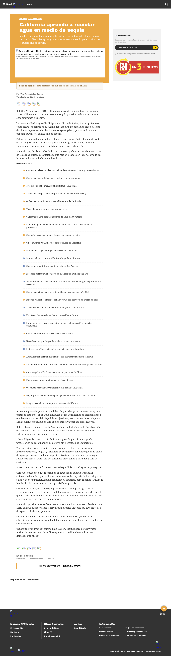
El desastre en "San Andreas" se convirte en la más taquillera (55, 349)
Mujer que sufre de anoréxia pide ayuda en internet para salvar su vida (60, 395)
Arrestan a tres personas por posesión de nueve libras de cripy (56, 193)
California (20, 559)
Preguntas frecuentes (109, 635)
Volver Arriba (162, 613)
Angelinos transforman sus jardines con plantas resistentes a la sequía (59, 356)
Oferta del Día (51, 628)
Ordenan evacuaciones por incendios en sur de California (53, 201)
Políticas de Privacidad (135, 635)
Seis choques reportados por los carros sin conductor (51, 250)
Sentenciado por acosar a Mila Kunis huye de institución (53, 258)
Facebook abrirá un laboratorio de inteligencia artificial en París (57, 273)
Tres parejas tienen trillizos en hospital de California (51, 185)
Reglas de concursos (134, 628)
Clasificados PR (52, 636)
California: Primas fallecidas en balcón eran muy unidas (53, 178)
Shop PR (48, 632)
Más (29, 4)
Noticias (23, 18)
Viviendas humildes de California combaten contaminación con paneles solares (64, 364)
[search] (166, 4)
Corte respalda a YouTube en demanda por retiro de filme (54, 372)
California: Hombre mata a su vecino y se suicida (49, 333)
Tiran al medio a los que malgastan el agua (46, 209)
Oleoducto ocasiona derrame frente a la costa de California (54, 387)
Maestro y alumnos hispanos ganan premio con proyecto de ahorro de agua (62, 299)
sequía (51, 559)
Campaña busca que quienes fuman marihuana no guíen (53, 235)
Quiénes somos (106, 632)
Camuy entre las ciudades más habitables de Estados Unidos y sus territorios (62, 170)
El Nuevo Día (16, 628)
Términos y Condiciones (136, 632)
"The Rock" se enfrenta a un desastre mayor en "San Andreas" (55, 307)
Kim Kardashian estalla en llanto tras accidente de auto (52, 315)
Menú (9, 4)
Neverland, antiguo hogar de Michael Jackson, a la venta (53, 341)
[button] (24, 104)
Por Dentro (15, 636)
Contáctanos (105, 628)
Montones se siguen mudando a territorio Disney (49, 380)
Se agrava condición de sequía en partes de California (52, 403)
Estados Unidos (35, 18)
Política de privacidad (148, 53)
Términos (137, 53)
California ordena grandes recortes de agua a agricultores (54, 216)
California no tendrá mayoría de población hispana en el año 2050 (57, 292)
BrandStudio (80, 628)
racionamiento (36, 559)
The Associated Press (31, 94)
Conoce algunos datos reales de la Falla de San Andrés (52, 266)
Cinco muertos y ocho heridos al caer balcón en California (53, 242)
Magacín (14, 632)
